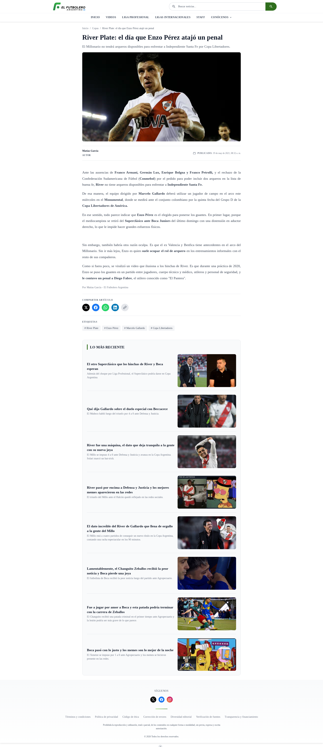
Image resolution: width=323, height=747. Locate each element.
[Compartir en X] (86, 307)
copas (95, 28)
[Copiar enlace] (125, 307)
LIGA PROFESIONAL (135, 17)
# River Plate (91, 328)
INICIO (95, 17)
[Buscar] (271, 6)
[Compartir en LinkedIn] (115, 307)
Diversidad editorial (181, 716)
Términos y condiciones (77, 716)
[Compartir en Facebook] (95, 307)
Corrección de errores (154, 716)
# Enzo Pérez (111, 328)
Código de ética (130, 716)
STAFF (200, 17)
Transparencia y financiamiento (241, 716)
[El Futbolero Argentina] (69, 6)
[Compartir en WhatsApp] (105, 307)
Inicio (85, 28)
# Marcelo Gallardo (134, 328)
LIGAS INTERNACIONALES (172, 17)
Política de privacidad (106, 716)
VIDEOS (111, 17)
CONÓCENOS (219, 17)
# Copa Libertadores (161, 328)
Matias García (90, 150)
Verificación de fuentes (208, 716)
